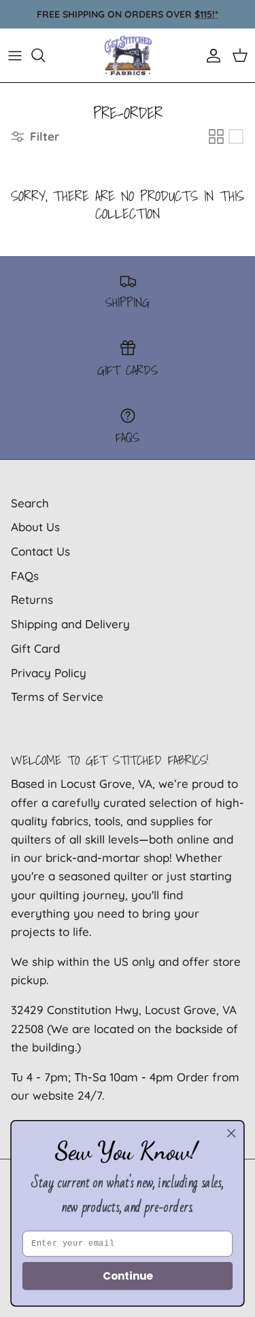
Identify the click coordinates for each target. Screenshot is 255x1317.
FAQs (25, 576)
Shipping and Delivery (70, 624)
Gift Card (35, 648)
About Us (35, 527)
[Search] (45, 55)
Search (30, 503)
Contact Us (40, 551)
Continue (127, 1276)
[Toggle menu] (15, 55)
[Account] (210, 55)
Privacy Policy (48, 673)
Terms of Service (57, 696)
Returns (32, 599)
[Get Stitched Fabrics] (128, 55)
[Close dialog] (231, 1133)
